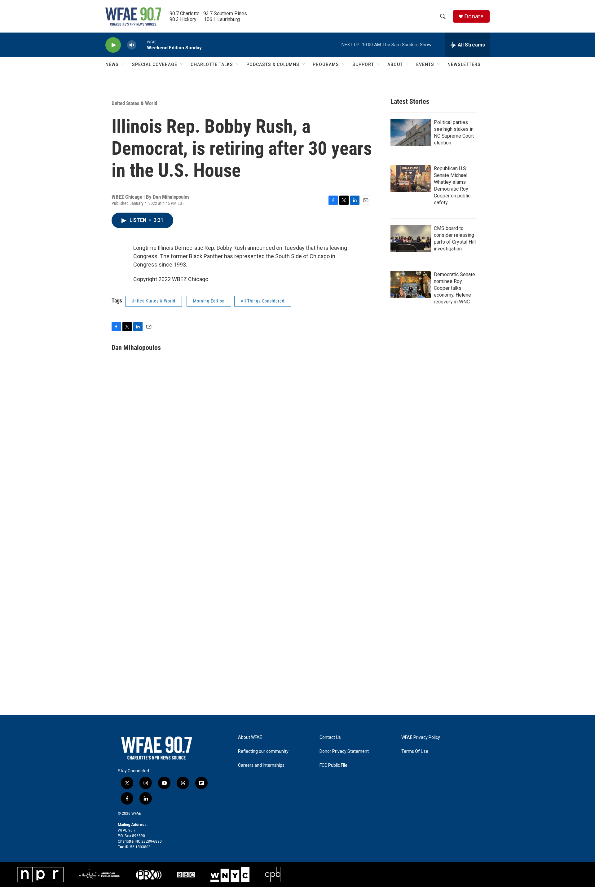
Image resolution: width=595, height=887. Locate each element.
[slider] (142, 45)
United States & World (134, 103)
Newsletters (464, 64)
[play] (113, 45)
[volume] (131, 45)
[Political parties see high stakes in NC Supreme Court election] (410, 132)
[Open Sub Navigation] (123, 64)
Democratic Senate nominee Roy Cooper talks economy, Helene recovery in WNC (454, 288)
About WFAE (250, 737)
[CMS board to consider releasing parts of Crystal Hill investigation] (410, 238)
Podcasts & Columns (272, 64)
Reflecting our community (263, 751)
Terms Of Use (414, 751)
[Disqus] (297, 472)
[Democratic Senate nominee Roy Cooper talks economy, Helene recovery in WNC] (410, 284)
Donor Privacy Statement (344, 751)
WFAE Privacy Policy (420, 737)
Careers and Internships (261, 765)
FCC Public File (333, 765)
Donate (473, 16)
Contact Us (330, 737)
